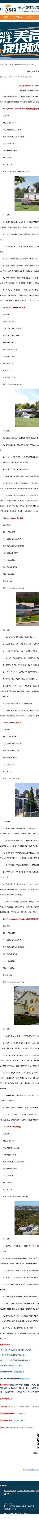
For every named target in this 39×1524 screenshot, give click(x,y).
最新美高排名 (24, 1379)
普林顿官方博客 (10, 1491)
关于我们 (18, 17)
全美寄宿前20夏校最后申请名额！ (13, 1355)
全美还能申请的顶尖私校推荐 (11, 1365)
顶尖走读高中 (29, 64)
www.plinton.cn (20, 1420)
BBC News (8, 1494)
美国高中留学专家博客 (26, 1491)
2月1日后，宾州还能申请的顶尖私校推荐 (15, 1350)
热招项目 (19, 64)
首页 (6, 17)
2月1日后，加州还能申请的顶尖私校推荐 (15, 1360)
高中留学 (30, 17)
